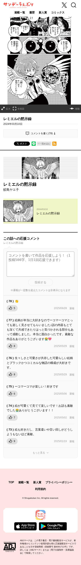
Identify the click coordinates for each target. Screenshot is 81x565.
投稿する (40, 282)
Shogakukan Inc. (32, 498)
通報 (71, 308)
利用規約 (40, 489)
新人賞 (43, 12)
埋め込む (45, 143)
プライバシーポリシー (58, 482)
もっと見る (39, 452)
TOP (11, 482)
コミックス (58, 12)
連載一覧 (19, 12)
